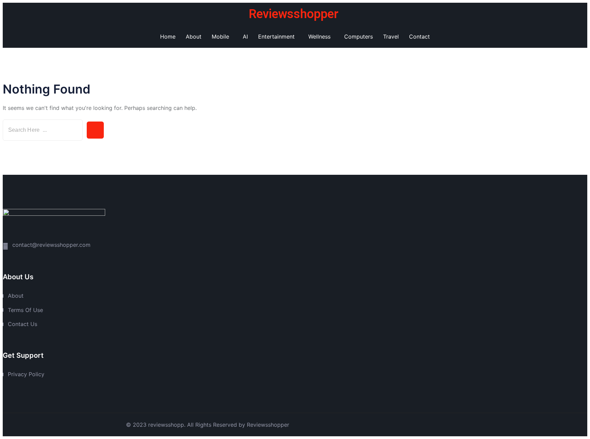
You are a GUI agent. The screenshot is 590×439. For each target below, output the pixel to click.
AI (245, 36)
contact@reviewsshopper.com (51, 244)
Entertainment (276, 36)
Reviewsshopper (293, 14)
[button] (222, 36)
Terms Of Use (25, 310)
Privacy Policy (26, 374)
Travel (391, 36)
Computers (358, 36)
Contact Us (22, 324)
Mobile (220, 36)
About (193, 36)
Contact (419, 36)
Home (167, 36)
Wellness (319, 36)
